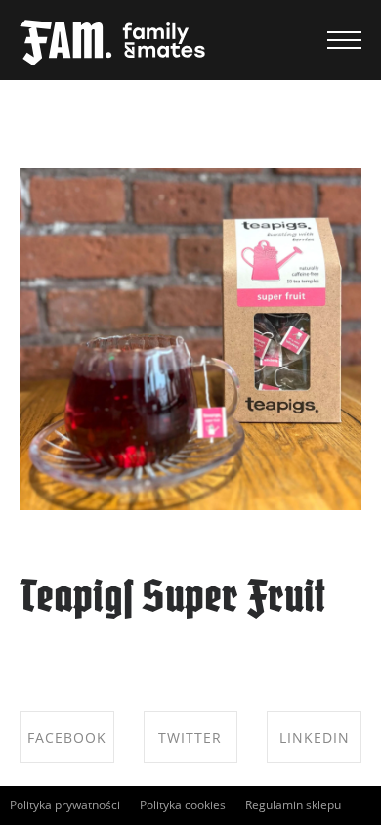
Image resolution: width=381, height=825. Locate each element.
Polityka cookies (183, 805)
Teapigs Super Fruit (172, 600)
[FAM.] (112, 44)
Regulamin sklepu (293, 805)
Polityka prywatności (65, 805)
